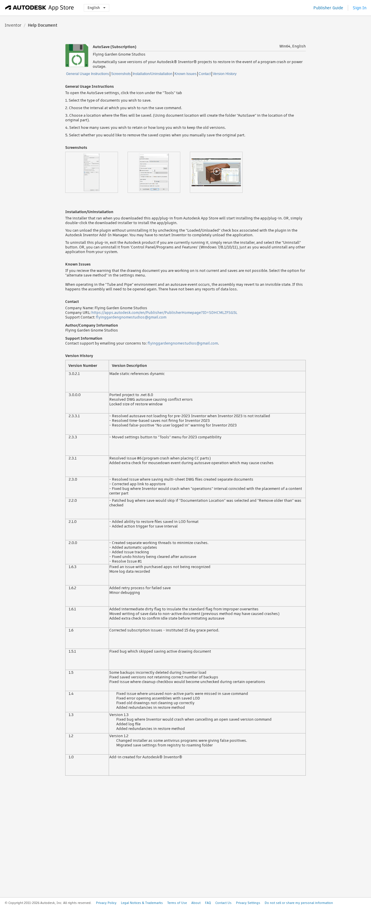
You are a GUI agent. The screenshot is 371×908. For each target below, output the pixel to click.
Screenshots (121, 74)
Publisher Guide (328, 8)
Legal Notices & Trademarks (142, 902)
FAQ (208, 902)
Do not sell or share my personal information (299, 902)
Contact (205, 74)
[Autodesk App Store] (39, 7)
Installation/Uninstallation (152, 74)
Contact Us (223, 902)
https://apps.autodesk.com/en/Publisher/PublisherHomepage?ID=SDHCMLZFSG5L (164, 312)
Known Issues (185, 74)
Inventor (13, 25)
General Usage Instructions (87, 74)
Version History (225, 74)
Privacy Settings (248, 902)
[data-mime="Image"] (96, 172)
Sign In (359, 8)
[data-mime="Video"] (221, 172)
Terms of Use (177, 902)
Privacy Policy (106, 902)
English (94, 7)
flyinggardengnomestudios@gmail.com (131, 317)
